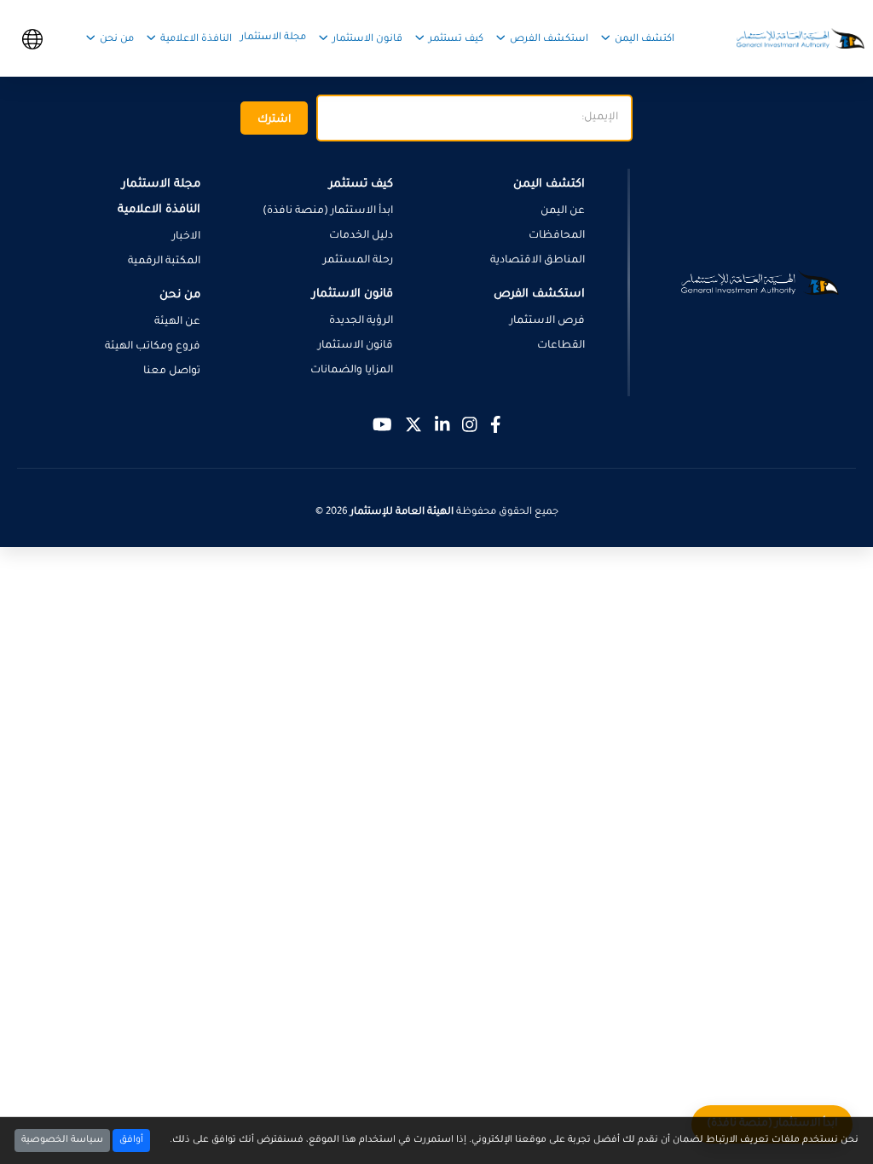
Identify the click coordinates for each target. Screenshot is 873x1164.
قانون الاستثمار (355, 346)
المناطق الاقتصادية (537, 261)
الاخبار (186, 237)
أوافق (131, 1140)
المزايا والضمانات (351, 371)
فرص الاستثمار (547, 321)
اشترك (274, 120)
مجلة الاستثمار (273, 37)
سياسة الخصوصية (62, 1140)
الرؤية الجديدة (361, 321)
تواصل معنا (171, 371)
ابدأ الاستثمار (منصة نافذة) (328, 211)
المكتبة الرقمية (164, 262)
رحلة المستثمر (358, 261)
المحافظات (557, 236)
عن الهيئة (177, 322)
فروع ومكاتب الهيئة (152, 347)
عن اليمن (563, 211)
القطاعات (561, 346)
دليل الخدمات (361, 236)
